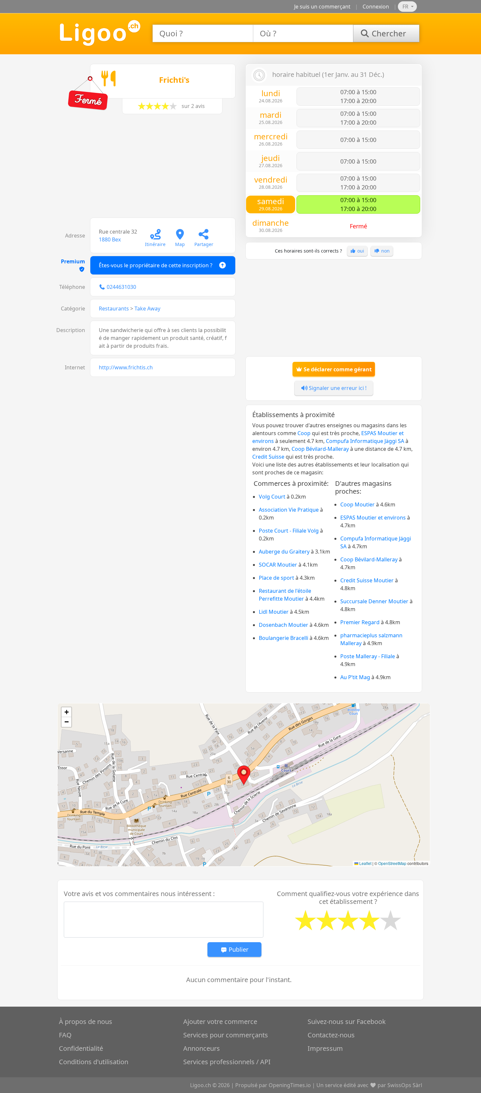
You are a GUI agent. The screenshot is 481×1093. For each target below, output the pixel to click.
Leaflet (364, 863)
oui (360, 251)
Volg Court (272, 496)
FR (406, 6)
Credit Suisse (268, 456)
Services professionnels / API (227, 1061)
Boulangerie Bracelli (283, 638)
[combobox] (202, 33)
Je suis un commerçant (322, 6)
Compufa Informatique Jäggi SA (365, 441)
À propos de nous (85, 1021)
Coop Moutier (357, 504)
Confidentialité (81, 1048)
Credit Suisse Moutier (367, 580)
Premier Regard (360, 622)
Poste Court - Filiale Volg (289, 530)
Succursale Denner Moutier (374, 601)
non (385, 251)
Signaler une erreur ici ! (337, 388)
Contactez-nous (331, 1035)
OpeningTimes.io (290, 1085)
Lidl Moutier (274, 611)
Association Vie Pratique (289, 509)
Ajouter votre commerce (220, 1021)
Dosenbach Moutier (283, 624)
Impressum (325, 1048)
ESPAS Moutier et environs (373, 517)
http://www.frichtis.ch (126, 367)
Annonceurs (201, 1048)
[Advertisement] (147, 169)
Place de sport (276, 577)
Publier (237, 949)
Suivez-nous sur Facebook (347, 1021)
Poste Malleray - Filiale (367, 656)
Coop (304, 433)
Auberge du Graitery (284, 551)
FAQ (65, 1035)
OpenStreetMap (392, 863)
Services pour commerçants (225, 1035)
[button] (243, 775)
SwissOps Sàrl (404, 1085)
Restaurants (114, 308)
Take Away (147, 308)
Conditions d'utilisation (93, 1061)
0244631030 (121, 287)
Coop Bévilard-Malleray (320, 448)
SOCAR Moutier (278, 564)
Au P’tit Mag (355, 677)
